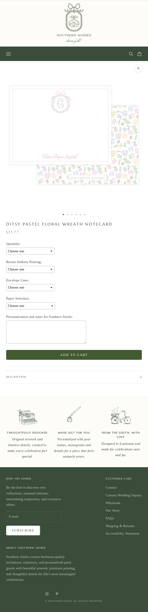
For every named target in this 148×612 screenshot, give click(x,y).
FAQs (110, 518)
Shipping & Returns (120, 526)
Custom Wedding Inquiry (124, 495)
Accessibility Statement (122, 533)
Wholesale (113, 503)
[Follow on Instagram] (47, 594)
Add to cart (74, 355)
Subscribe (23, 530)
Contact (111, 487)
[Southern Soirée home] (74, 23)
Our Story (113, 510)
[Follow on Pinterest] (57, 594)
